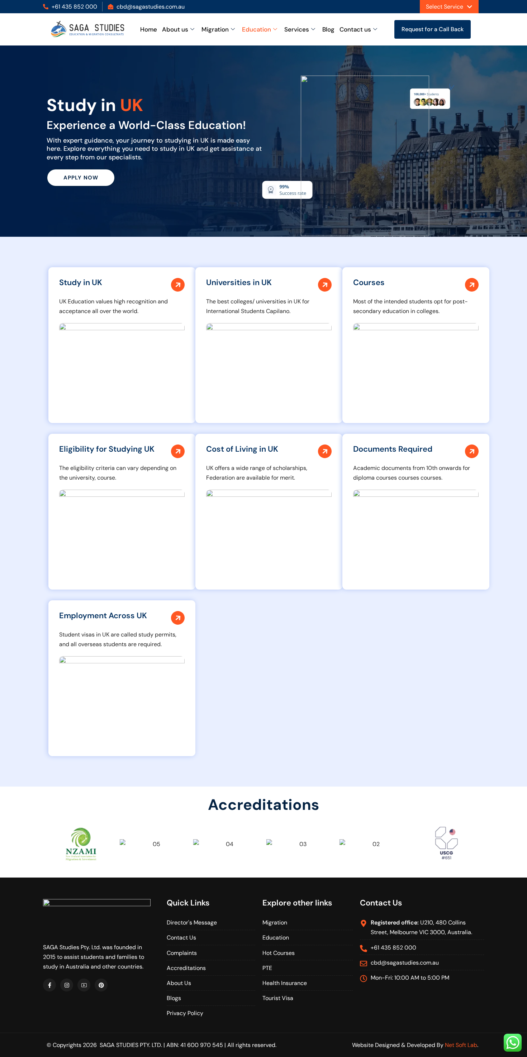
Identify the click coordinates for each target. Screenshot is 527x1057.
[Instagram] (66, 985)
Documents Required (392, 449)
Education (256, 29)
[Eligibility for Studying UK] (177, 451)
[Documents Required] (471, 451)
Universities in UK (239, 282)
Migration (215, 29)
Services (296, 29)
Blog (328, 29)
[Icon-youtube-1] (83, 985)
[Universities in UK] (324, 285)
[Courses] (471, 285)
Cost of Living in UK (242, 449)
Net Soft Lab (461, 1045)
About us (175, 29)
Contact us (355, 29)
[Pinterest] (101, 985)
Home (148, 29)
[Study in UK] (177, 285)
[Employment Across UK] (177, 618)
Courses (369, 282)
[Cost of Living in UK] (324, 451)
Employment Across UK (103, 615)
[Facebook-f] (49, 985)
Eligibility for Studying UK (107, 449)
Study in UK (80, 282)
